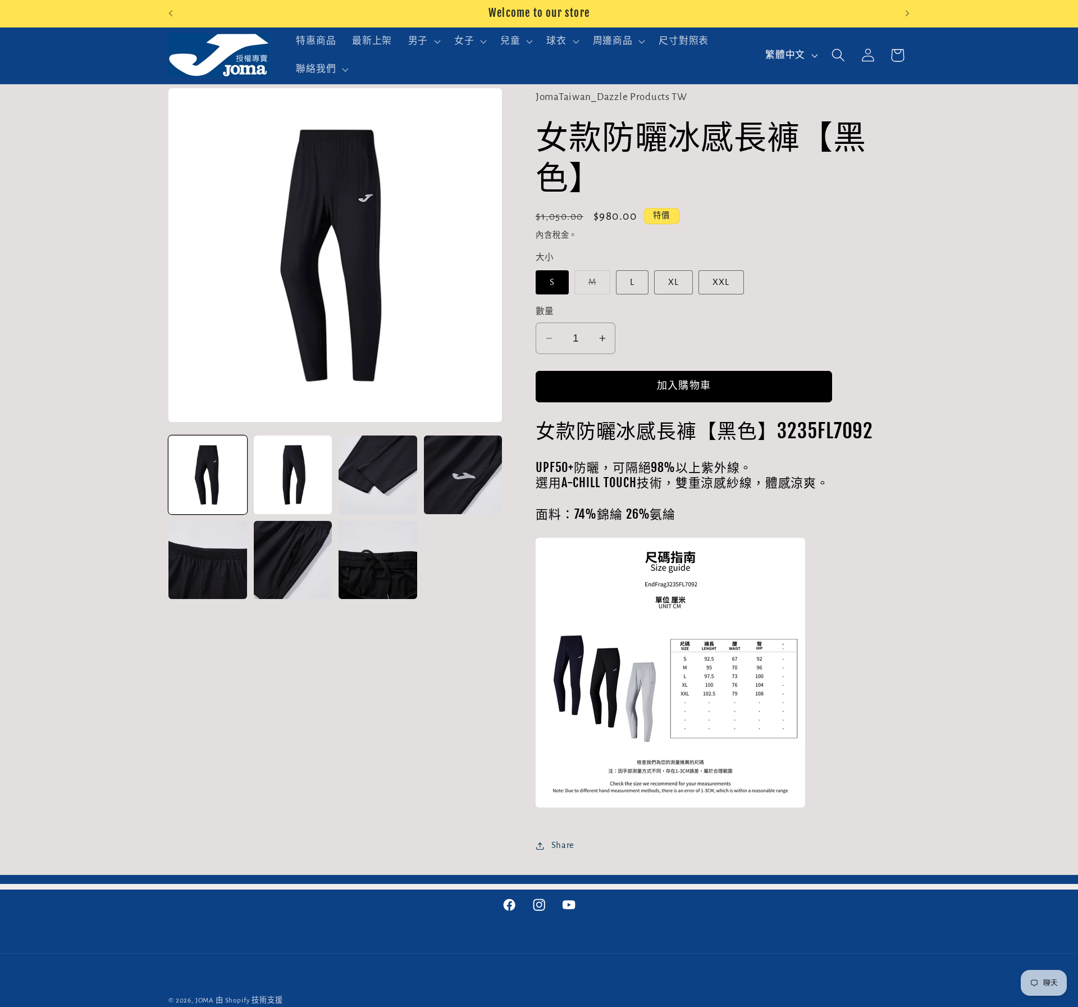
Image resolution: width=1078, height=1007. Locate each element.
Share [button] (562, 845)
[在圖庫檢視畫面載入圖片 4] (463, 475)
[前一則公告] (170, 13)
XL (673, 282)
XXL (721, 282)
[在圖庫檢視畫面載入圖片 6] (293, 560)
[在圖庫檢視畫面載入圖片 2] (293, 475)
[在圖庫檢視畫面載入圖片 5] (207, 560)
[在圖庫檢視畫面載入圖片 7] (378, 560)
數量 (545, 311)
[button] (423, 42)
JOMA (204, 1000)
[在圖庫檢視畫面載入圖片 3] (378, 475)
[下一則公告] (907, 13)
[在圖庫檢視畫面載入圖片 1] (207, 475)
